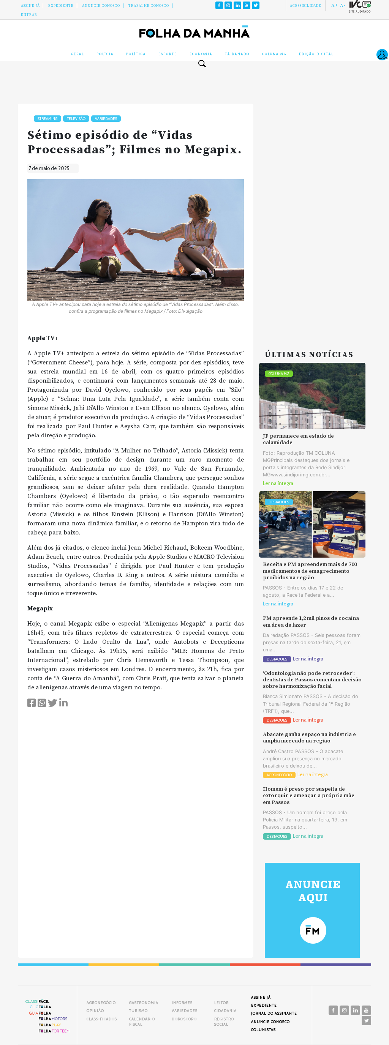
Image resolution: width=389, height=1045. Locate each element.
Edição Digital (316, 54)
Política (136, 54)
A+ (334, 5)
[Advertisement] (312, 217)
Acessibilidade (305, 5)
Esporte (167, 54)
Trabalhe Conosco (148, 5)
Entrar (29, 15)
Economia (201, 54)
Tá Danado (237, 54)
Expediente (61, 5)
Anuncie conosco (101, 5)
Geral (77, 54)
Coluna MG (274, 54)
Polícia (105, 54)
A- (343, 5)
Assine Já (30, 5)
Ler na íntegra (278, 483)
